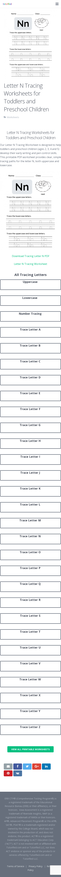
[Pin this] (8, 773)
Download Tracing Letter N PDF (30, 256)
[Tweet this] (27, 766)
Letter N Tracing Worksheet (30, 264)
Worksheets (13, 117)
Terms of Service (15, 866)
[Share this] (17, 766)
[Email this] (8, 766)
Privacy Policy (35, 866)
